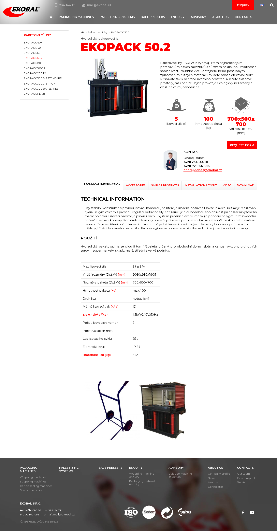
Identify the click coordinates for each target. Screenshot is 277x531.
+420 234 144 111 (196, 162)
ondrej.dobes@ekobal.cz (203, 170)
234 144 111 (67, 5)
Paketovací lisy (97, 32)
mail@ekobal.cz (99, 5)
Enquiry (243, 5)
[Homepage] (82, 32)
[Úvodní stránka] (21, 12)
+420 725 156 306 (197, 166)
